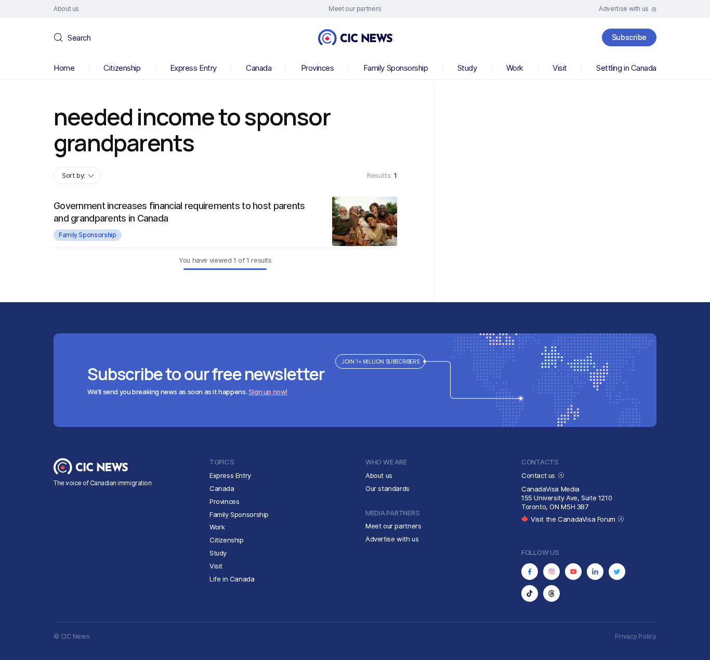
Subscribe (629, 37)
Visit (560, 68)
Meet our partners (393, 526)
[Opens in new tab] (529, 571)
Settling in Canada (626, 68)
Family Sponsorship (395, 68)
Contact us (539, 475)
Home (64, 68)
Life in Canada (232, 579)
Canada (258, 68)
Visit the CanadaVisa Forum (574, 519)
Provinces (317, 68)
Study (467, 68)
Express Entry (193, 68)
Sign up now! (267, 391)
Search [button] (79, 38)
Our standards (387, 488)
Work (514, 68)
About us (378, 475)
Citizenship (121, 68)
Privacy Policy (635, 636)
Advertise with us (391, 539)
